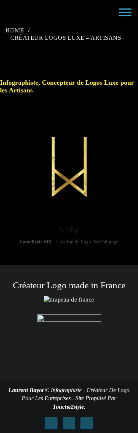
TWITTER (69, 423)
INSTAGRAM (87, 423)
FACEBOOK (51, 423)
